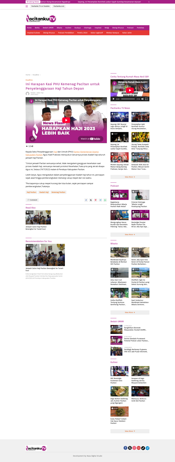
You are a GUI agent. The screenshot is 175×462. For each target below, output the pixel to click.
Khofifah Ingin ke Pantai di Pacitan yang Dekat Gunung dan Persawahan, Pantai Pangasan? (140, 282)
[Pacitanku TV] (41, 18)
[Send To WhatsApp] (105, 200)
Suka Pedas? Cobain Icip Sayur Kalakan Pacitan (118, 421)
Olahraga (87, 28)
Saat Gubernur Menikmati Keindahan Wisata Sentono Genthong (140, 302)
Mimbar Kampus (112, 33)
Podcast (130, 28)
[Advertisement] (87, 53)
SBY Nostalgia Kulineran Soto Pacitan (116, 380)
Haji (55, 151)
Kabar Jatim (127, 33)
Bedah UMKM (48, 28)
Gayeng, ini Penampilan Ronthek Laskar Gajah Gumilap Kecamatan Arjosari (92, 2)
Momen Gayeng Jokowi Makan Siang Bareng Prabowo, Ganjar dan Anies (119, 167)
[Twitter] (130, 448)
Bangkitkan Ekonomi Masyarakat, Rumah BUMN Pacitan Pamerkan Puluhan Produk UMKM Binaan (135, 329)
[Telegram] (147, 448)
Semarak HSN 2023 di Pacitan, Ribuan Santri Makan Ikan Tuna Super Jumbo (140, 167)
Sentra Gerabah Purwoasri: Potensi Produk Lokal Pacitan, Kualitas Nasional (136, 340)
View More (129, 177)
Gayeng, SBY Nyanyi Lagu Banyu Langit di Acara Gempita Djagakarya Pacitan (118, 126)
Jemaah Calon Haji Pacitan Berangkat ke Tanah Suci (36, 228)
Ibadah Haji (43, 192)
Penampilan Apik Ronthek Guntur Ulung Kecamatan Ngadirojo (138, 126)
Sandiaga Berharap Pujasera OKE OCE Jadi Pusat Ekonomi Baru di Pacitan (135, 351)
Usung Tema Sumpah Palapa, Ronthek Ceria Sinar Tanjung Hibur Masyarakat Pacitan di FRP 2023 (140, 146)
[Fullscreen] (146, 99)
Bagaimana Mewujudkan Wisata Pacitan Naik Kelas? (118, 204)
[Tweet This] (91, 200)
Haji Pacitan (31, 192)
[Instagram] (134, 448)
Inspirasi (98, 28)
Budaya (78, 28)
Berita (37, 28)
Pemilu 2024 (82, 33)
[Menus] (27, 6)
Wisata (59, 28)
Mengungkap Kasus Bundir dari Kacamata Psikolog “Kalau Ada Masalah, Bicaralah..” (119, 224)
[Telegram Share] (100, 200)
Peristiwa (140, 28)
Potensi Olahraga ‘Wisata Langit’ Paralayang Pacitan (139, 204)
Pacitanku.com (59, 6)
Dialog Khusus (118, 28)
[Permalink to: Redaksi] (27, 93)
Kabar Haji (40, 93)
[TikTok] (143, 448)
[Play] (113, 99)
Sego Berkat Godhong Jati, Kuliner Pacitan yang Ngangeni (119, 401)
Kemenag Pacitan (58, 192)
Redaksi (33, 93)
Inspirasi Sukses (33, 33)
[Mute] (142, 99)
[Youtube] (139, 448)
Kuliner (68, 28)
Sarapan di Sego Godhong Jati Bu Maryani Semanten (138, 380)
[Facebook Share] (86, 200)
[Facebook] (125, 448)
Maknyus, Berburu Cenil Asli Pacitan (138, 400)
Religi (107, 28)
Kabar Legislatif (97, 33)
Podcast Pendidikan (66, 33)
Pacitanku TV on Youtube (40, 6)
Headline (29, 80)
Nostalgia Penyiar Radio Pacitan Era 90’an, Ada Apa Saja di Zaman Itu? (140, 224)
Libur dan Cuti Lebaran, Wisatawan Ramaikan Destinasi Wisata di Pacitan (118, 282)
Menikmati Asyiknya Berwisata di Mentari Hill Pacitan (118, 262)
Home (29, 28)
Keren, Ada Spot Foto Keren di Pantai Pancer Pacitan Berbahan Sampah (140, 262)
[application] (129, 90)
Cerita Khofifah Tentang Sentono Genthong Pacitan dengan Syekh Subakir (119, 302)
